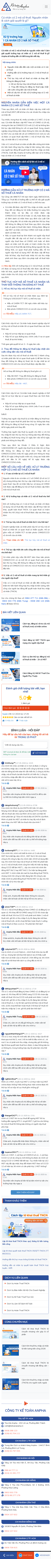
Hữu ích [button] (9, 720)
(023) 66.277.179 (12, 1495)
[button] (18, 708)
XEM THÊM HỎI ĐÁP (25, 1192)
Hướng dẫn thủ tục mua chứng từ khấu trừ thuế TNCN (24, 1259)
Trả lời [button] (4, 783)
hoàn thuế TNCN (21, 1310)
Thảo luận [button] (23, 720)
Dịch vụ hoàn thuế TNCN (18, 1283)
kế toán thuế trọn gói (24, 1297)
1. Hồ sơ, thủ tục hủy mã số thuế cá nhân (26, 84)
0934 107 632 (11, 1514)
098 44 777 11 (11, 1470)
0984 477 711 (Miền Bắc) (36, 598)
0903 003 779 (11, 1492)
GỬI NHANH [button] (40, 753)
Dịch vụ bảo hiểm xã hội (17, 1290)
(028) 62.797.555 (12, 1451)
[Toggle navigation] (46, 6)
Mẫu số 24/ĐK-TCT (23, 314)
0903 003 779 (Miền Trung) (15, 601)
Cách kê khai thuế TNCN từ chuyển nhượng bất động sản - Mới (35, 1366)
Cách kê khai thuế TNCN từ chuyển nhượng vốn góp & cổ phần (35, 1332)
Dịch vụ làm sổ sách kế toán (19, 1303)
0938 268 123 (11, 1430)
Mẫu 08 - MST (21, 383)
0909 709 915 (11, 1547)
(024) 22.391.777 (12, 1473)
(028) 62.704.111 (12, 1433)
